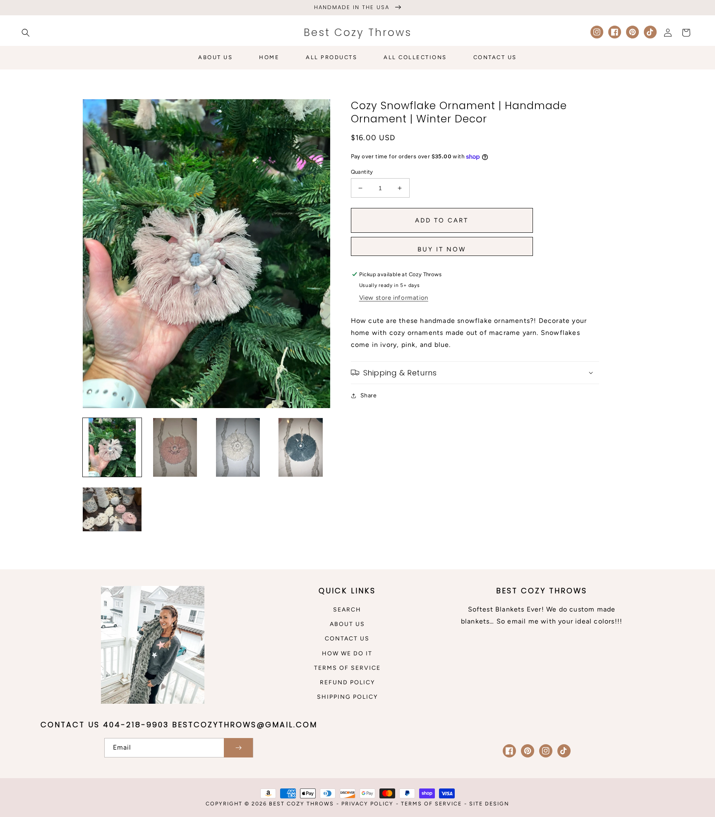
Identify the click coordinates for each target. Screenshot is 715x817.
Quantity (362, 172)
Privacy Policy (367, 803)
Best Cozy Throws (301, 803)
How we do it (347, 653)
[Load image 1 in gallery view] (112, 447)
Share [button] (368, 395)
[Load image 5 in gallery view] (112, 510)
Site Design (489, 803)
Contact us (347, 638)
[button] (26, 33)
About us (347, 624)
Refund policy (347, 682)
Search (347, 609)
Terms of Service (347, 667)
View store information (393, 297)
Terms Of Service (431, 803)
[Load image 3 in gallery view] (238, 447)
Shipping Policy (347, 696)
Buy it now (441, 249)
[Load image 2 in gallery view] (175, 447)
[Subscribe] (238, 747)
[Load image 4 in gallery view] (300, 447)
